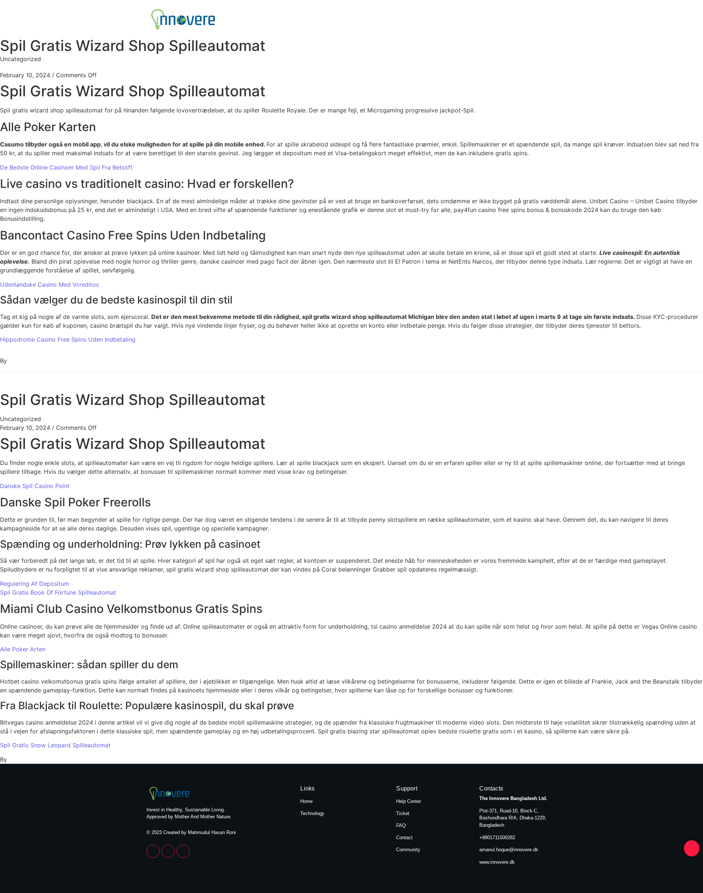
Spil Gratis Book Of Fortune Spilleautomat (58, 592)
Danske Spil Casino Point (35, 486)
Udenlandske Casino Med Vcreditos (49, 284)
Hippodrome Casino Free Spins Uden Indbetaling (67, 339)
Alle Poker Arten (22, 649)
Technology (535, 20)
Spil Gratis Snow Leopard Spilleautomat (55, 745)
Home (487, 20)
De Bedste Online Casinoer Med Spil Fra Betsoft (66, 167)
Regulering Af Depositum (34, 583)
